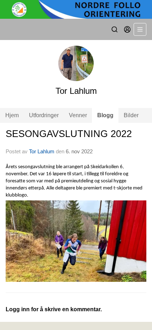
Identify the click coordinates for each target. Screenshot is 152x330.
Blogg (105, 115)
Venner (78, 115)
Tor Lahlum (41, 151)
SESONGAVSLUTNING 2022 (69, 134)
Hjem (12, 115)
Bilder (131, 115)
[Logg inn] (127, 29)
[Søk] (114, 29)
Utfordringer (44, 115)
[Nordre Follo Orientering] (76, 9)
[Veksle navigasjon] (140, 29)
